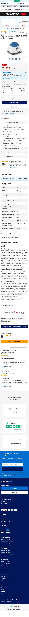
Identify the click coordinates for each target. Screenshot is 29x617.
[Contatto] (21, 3)
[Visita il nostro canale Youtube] (2, 533)
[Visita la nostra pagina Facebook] (4, 533)
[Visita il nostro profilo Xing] (9, 533)
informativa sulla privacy (8, 473)
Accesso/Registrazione (8, 78)
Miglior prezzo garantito (9, 113)
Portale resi (14, 492)
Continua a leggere (13, 167)
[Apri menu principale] (1, 3)
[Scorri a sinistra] (1, 14)
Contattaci (14, 488)
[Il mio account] (23, 3)
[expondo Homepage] (2, 28)
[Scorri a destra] (27, 14)
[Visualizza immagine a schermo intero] (27, 56)
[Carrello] (26, 3)
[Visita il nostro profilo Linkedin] (7, 533)
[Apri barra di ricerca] (18, 3)
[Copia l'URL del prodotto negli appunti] (27, 33)
